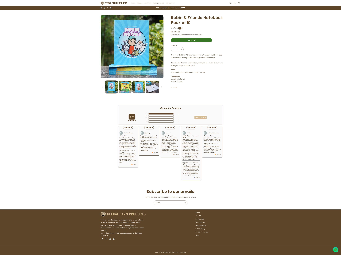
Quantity (174, 45)
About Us (198, 216)
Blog (197, 235)
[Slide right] (161, 87)
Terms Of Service (201, 232)
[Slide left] (103, 87)
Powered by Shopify (180, 252)
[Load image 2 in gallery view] (125, 87)
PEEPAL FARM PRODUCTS (167, 252)
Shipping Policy (201, 225)
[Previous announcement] (143, 8)
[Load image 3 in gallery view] (138, 87)
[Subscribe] (185, 202)
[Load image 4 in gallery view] (152, 87)
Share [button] (175, 87)
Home (197, 212)
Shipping (184, 34)
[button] (140, 3)
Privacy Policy (200, 222)
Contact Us (199, 219)
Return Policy (200, 229)
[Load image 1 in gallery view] (111, 87)
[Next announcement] (198, 8)
